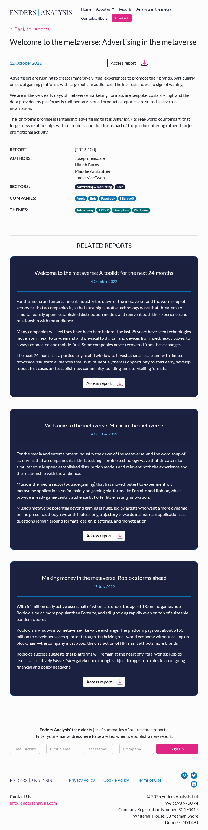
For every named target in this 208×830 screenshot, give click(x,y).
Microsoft (127, 198)
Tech (120, 187)
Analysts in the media (153, 9)
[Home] (42, 12)
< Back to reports (30, 29)
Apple (81, 198)
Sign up (177, 748)
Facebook (108, 198)
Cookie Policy (116, 779)
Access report (123, 62)
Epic (93, 198)
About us (103, 9)
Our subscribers (94, 18)
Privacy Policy (82, 779)
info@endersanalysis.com (33, 802)
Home (86, 9)
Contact (121, 18)
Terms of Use (149, 779)
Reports (125, 9)
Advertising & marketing (94, 187)
